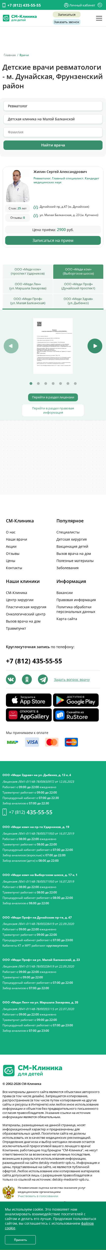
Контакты (14, 567)
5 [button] (60, 383)
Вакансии (64, 592)
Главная (10, 55)
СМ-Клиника (16, 592)
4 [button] (53, 383)
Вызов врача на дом (73, 553)
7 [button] (75, 383)
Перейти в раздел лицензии (53, 397)
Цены (10, 560)
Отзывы (12, 553)
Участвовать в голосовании (38, 1196)
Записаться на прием (53, 240)
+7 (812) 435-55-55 (24, 5)
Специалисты (68, 532)
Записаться (66, 14)
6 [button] (67, 383)
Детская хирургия (71, 539)
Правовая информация (76, 599)
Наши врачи (16, 539)
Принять (20, 1240)
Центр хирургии (20, 599)
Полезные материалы (75, 560)
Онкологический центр (26, 614)
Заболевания (67, 567)
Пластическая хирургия (26, 607)
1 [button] (30, 383)
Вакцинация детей (72, 546)
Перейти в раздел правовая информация (53, 410)
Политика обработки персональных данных (75, 609)
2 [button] (38, 383)
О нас (11, 532)
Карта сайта (66, 618)
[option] (53, 346)
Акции (11, 546)
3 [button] (45, 383)
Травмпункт (16, 628)
